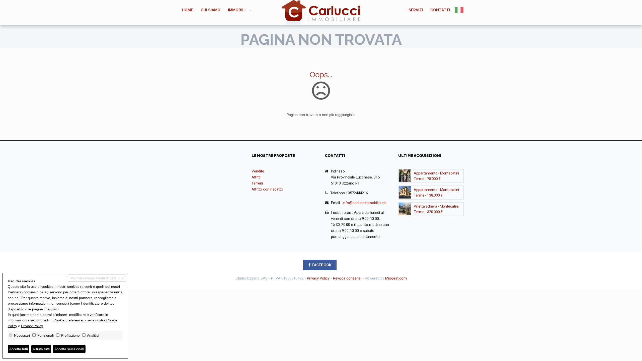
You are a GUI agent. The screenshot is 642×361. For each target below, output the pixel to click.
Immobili (237, 10)
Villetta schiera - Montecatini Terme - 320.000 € (436, 209)
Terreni (257, 183)
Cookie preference (68, 320)
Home (187, 10)
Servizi (416, 10)
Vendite (258, 171)
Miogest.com (396, 278)
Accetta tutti (18, 349)
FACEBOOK (321, 265)
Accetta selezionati (69, 349)
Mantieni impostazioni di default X (97, 278)
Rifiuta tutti (41, 349)
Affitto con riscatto (267, 189)
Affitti (256, 177)
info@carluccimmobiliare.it (364, 203)
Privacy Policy (318, 278)
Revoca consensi (347, 278)
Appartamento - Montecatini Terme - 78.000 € (436, 176)
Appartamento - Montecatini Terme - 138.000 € (436, 192)
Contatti (440, 10)
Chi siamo (210, 10)
